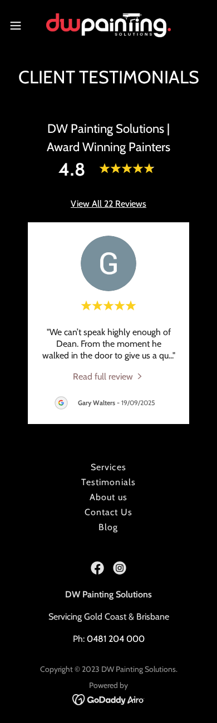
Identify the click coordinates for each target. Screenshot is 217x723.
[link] (108, 25)
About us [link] (108, 497)
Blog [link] (108, 527)
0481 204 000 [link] (116, 639)
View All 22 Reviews (108, 203)
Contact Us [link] (108, 512)
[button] (20, 25)
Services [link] (108, 467)
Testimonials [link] (108, 482)
